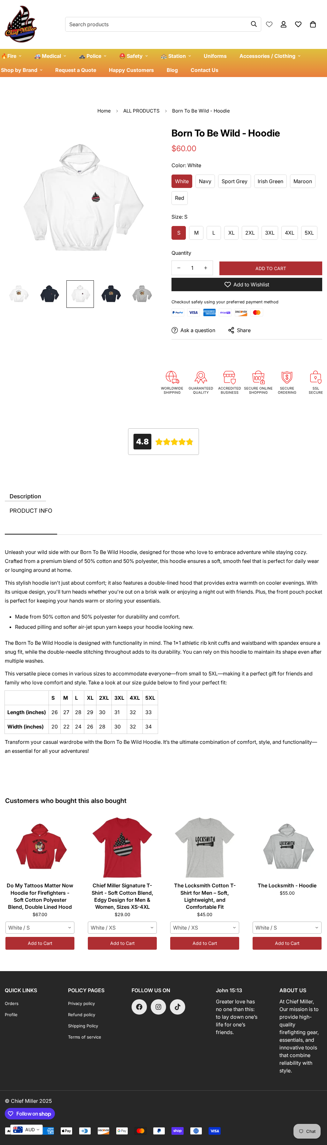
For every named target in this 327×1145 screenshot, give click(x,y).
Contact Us (204, 70)
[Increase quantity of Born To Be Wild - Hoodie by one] (206, 268)
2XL (250, 233)
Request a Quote (75, 70)
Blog (172, 70)
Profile (11, 1014)
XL (231, 233)
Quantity (181, 253)
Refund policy (81, 1014)
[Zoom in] (142, 138)
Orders (12, 1003)
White (182, 181)
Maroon (302, 181)
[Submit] (254, 24)
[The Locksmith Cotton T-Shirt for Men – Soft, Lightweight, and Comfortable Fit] (204, 847)
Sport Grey (234, 181)
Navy (205, 181)
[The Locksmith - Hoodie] (287, 847)
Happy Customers (131, 70)
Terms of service (84, 1037)
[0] (313, 24)
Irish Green (270, 181)
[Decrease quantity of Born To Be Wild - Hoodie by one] (179, 268)
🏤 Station (173, 56)
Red (179, 198)
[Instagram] (158, 1007)
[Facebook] (139, 1007)
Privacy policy (81, 1003)
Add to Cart (40, 943)
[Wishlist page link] (269, 24)
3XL (270, 233)
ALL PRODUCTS (141, 111)
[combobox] (39, 928)
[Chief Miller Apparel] (21, 24)
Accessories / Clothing (267, 56)
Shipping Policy (83, 1025)
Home (104, 111)
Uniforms (215, 56)
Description (25, 496)
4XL (289, 233)
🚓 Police (90, 56)
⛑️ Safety (131, 56)
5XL (309, 233)
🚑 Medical (47, 56)
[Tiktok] (177, 1007)
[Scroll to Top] (314, 1110)
